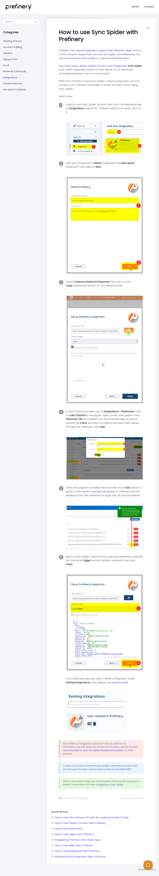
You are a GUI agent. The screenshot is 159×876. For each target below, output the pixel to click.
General (7, 53)
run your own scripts (83, 58)
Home (135, 6)
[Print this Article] (147, 28)
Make (83, 66)
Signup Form (10, 59)
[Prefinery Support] (19, 7)
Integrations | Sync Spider (109, 784)
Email (6, 65)
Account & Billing (12, 47)
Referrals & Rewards (14, 71)
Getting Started (12, 41)
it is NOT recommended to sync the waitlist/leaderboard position (100, 748)
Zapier (112, 54)
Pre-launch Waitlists (14, 89)
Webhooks (128, 54)
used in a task (119, 682)
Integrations (10, 77)
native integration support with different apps (104, 50)
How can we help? (81, 798)
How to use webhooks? (119, 769)
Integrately (120, 66)
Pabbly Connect (97, 66)
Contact (149, 6)
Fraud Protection (12, 83)
